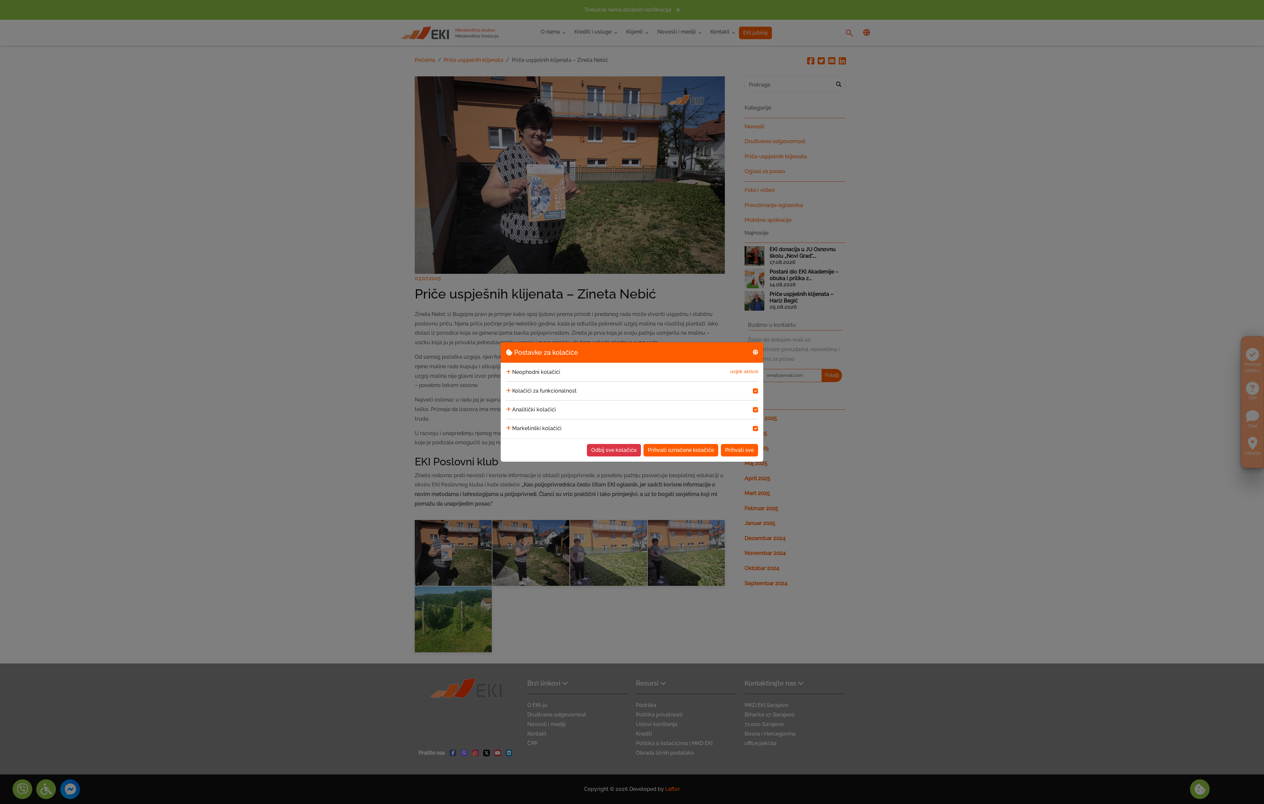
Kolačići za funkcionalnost (544, 391)
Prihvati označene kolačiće (681, 450)
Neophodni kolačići (536, 372)
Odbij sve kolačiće (614, 450)
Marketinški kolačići (537, 428)
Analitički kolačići (534, 409)
